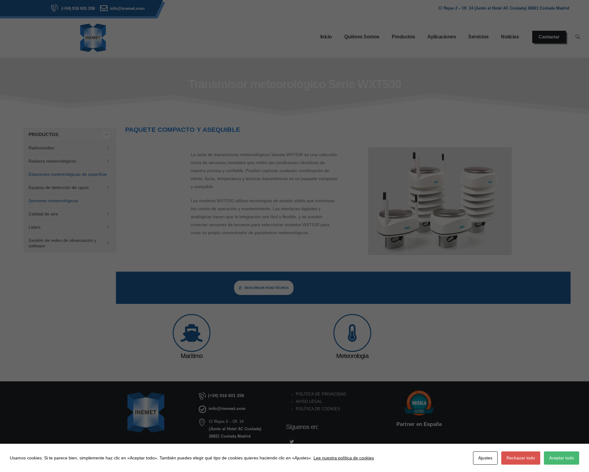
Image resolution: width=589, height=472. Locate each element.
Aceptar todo (561, 457)
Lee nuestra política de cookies (344, 457)
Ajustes (485, 457)
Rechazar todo (520, 457)
